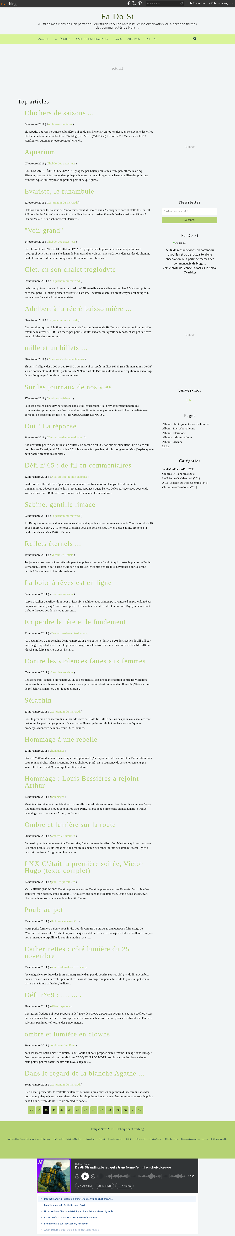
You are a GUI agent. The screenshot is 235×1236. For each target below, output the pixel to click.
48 (109, 1110)
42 (61, 1110)
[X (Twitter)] (134, 3)
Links (165, 446)
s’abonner (87, 1186)
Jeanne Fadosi (192, 268)
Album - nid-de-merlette (177, 437)
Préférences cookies (219, 1139)
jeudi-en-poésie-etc (60, 398)
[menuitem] (44, 39)
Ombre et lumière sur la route (70, 824)
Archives (133, 39)
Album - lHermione (174, 433)
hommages (57, 750)
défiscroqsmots (60, 1006)
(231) (179, 487)
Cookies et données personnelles (194, 1139)
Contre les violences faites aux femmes (85, 661)
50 (125, 1110)
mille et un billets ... (56, 348)
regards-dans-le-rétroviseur (68, 967)
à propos (126, 1186)
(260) (178, 473)
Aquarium (40, 152)
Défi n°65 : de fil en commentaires (78, 465)
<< (31, 1110)
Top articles (90, 1139)
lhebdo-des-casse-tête (61, 163)
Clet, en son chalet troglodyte (70, 269)
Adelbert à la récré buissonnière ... (78, 309)
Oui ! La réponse (51, 426)
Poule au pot (44, 909)
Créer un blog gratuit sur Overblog (68, 1139)
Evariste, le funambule (59, 191)
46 (93, 1110)
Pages (118, 39)
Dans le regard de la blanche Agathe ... (85, 1073)
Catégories (62, 39)
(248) (185, 482)
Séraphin (38, 700)
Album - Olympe (172, 442)
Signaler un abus (115, 1139)
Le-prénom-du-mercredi (63, 202)
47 (101, 1110)
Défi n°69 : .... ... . (53, 995)
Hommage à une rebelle (61, 739)
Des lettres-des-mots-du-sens (66, 437)
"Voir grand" (44, 230)
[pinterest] (140, 3)
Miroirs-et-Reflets (62, 555)
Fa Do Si (117, 16)
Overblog (138, 1129)
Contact (152, 39)
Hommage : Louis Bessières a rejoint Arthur (82, 782)
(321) (178, 469)
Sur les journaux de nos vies (68, 387)
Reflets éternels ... (53, 543)
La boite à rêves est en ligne (68, 582)
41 (54, 1110)
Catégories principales (92, 39)
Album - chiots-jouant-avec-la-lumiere (185, 424)
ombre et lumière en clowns (67, 1034)
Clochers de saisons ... (59, 113)
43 (69, 1110)
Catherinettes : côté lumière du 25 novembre (77, 952)
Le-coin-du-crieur (62, 594)
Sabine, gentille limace (60, 504)
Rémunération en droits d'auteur (149, 1139)
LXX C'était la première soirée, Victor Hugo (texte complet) (84, 867)
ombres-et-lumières (60, 124)
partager (106, 1186)
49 (117, 1110)
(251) (181, 478)
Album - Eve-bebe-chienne (178, 428)
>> (140, 1110)
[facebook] (128, 3)
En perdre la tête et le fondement (75, 622)
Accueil (43, 39)
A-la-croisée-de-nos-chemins (66, 359)
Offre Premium (171, 1139)
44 (77, 1110)
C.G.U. (129, 1139)
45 (85, 1110)
